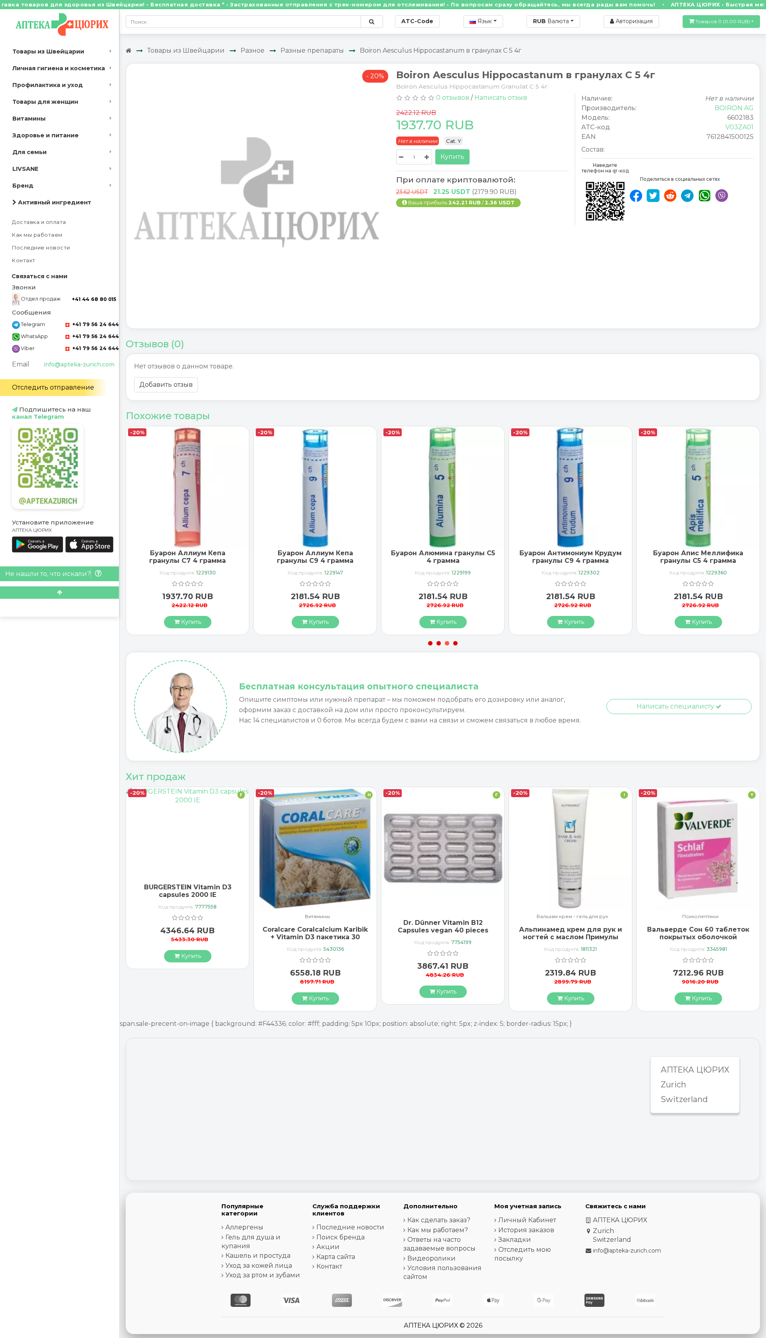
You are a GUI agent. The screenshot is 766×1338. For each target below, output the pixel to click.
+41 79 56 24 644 (95, 324)
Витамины (28, 118)
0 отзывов (452, 97)
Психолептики (700, 916)
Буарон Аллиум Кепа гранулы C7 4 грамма (187, 556)
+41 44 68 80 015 (94, 299)
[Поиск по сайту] (372, 21)
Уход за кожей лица (258, 1265)
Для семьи (29, 152)
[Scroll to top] (59, 592)
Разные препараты (312, 50)
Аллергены (244, 1227)
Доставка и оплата (39, 222)
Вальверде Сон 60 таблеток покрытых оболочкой (698, 933)
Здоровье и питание (45, 135)
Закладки (514, 1239)
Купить (452, 156)
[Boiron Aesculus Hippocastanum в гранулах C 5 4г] (258, 195)
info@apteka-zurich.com (79, 364)
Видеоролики (431, 1258)
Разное (253, 50)
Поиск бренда (340, 1237)
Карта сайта (335, 1257)
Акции (328, 1247)
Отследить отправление (53, 387)
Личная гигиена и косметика (58, 68)
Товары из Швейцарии (48, 51)
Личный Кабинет (527, 1220)
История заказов (526, 1230)
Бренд (23, 185)
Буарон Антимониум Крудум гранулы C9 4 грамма (570, 556)
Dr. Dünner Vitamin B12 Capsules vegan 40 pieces (443, 926)
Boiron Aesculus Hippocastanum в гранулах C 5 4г (440, 50)
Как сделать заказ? (438, 1220)
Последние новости (41, 248)
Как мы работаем (37, 235)
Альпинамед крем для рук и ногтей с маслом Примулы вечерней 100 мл (570, 937)
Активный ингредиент (53, 202)
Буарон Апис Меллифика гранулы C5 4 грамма (698, 556)
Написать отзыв (500, 97)
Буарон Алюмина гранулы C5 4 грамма (443, 556)
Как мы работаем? (437, 1230)
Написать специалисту (676, 706)
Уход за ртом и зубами (262, 1275)
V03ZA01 (739, 127)
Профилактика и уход (47, 85)
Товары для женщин (45, 101)
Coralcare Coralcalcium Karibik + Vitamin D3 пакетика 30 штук (315, 937)
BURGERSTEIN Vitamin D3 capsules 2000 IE (187, 891)
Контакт (24, 260)
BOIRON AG (734, 108)
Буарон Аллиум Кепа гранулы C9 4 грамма (315, 556)
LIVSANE (25, 168)
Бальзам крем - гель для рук (572, 916)
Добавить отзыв (166, 384)
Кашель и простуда (257, 1255)
